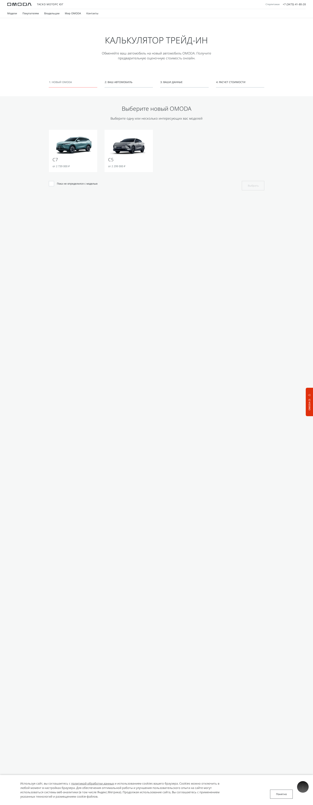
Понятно (281, 794)
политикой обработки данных (92, 783)
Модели (12, 13)
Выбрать (253, 185)
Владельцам (51, 13)
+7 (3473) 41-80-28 (294, 4)
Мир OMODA (73, 13)
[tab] (73, 84)
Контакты (92, 13)
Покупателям (30, 13)
